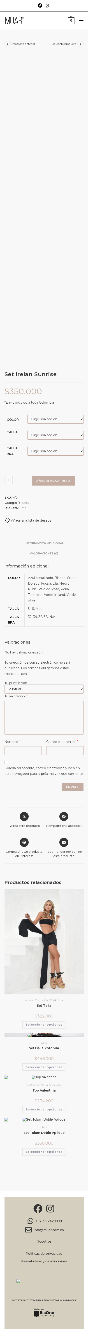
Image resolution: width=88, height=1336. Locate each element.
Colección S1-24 (37, 1085)
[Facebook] (37, 1208)
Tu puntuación (17, 683)
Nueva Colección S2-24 (40, 1000)
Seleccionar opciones (44, 1024)
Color (13, 420)
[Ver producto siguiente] (80, 44)
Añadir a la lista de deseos (30, 520)
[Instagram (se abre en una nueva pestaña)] (47, 5)
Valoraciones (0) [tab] (44, 553)
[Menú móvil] (79, 20)
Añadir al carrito (53, 480)
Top (58, 1085)
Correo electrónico (62, 742)
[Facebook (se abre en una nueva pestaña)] (41, 5)
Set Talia (44, 1006)
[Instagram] (50, 1208)
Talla (12, 432)
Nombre (13, 742)
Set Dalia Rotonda (44, 1048)
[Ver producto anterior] (8, 44)
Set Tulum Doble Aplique (44, 1133)
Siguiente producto (63, 43)
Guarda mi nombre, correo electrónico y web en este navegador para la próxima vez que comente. (44, 771)
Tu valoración (16, 696)
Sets (25, 502)
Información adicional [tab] (44, 543)
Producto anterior (23, 43)
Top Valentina (44, 1090)
